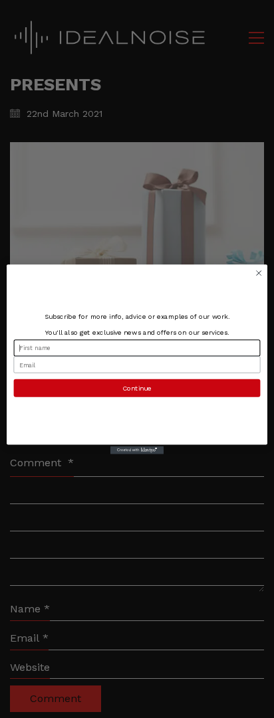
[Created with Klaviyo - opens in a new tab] (137, 450)
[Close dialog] (259, 273)
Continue (136, 388)
